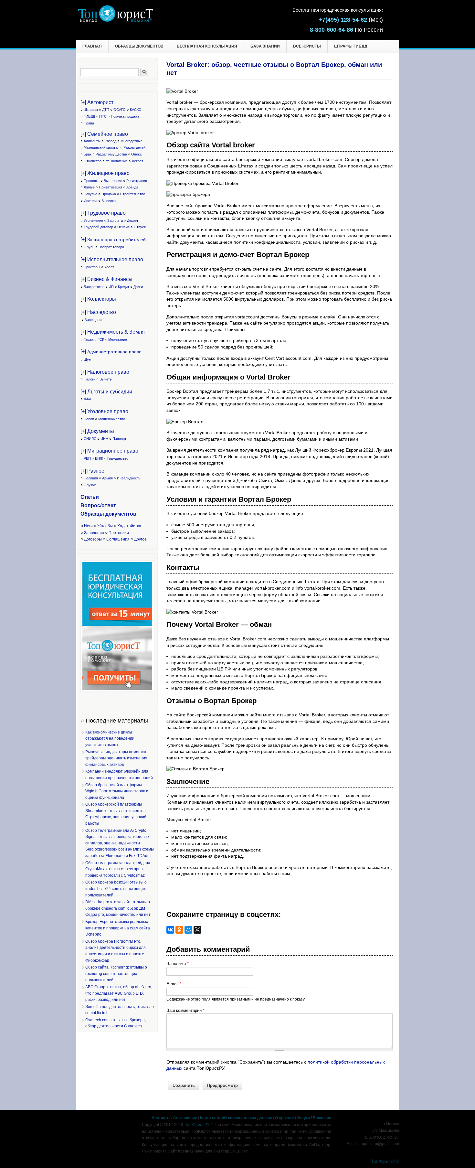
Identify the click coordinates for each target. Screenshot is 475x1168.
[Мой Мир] (188, 930)
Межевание (117, 339)
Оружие (90, 485)
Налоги (89, 379)
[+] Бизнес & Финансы (106, 279)
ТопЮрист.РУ (197, 1124)
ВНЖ (99, 458)
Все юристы (307, 46)
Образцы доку (98, 514)
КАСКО (136, 110)
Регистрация (136, 181)
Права (89, 123)
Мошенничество (111, 419)
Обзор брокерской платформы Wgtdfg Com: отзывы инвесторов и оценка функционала (116, 791)
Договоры (93, 539)
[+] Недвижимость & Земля (112, 332)
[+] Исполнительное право (111, 259)
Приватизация (110, 187)
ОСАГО (119, 110)
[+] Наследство (98, 312)
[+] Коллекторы (98, 299)
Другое (140, 539)
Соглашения (118, 539)
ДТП (105, 110)
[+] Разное (92, 471)
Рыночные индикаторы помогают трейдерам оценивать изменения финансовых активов (116, 758)
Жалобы (105, 526)
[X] (197, 930)
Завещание (94, 320)
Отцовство (92, 161)
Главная (92, 46)
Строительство (132, 194)
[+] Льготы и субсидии (106, 391)
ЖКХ (87, 399)
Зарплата (115, 220)
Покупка (90, 194)
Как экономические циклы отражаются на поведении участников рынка (109, 738)
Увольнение (93, 220)
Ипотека (90, 201)
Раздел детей (134, 147)
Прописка (92, 181)
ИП (111, 287)
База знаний (265, 46)
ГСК (101, 339)
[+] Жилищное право (105, 173)
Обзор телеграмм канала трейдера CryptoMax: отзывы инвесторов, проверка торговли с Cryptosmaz (117, 869)
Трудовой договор (98, 227)
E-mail (173, 983)
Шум (87, 359)
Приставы (92, 267)
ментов (126, 514)
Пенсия (123, 227)
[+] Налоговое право (104, 372)
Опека (136, 154)
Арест (109, 267)
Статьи (89, 497)
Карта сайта (211, 1118)
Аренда (132, 187)
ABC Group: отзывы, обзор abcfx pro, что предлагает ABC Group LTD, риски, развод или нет (118, 993)
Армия (107, 478)
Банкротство (94, 287)
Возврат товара (111, 247)
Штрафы (91, 110)
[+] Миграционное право (109, 451)
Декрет (137, 161)
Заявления (94, 532)
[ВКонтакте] (170, 930)
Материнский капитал (101, 147)
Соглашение (185, 1118)
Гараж (88, 339)
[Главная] (115, 20)
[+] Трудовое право (103, 213)
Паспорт (119, 439)
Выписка (108, 201)
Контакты (161, 1118)
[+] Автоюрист (96, 102)
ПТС (103, 116)
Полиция (91, 478)
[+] (113, 239)
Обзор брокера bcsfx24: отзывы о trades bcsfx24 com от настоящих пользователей (116, 888)
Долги (138, 287)
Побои (89, 419)
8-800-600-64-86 (331, 30)
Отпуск (140, 227)
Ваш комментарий (185, 1010)
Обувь (89, 247)
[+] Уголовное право (104, 411)
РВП (87, 458)
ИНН (104, 439)
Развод (110, 141)
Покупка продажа (125, 116)
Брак (87, 154)
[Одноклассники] (179, 930)
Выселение (113, 181)
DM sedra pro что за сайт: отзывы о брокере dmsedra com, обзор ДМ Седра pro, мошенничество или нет (118, 908)
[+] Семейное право (104, 134)
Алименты (92, 141)
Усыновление (117, 161)
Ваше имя (177, 963)
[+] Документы (97, 431)
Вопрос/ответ (98, 505)
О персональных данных (248, 1118)
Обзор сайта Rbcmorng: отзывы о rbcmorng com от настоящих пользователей (116, 973)
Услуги (303, 1118)
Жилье (89, 187)
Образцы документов (139, 46)
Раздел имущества (111, 154)
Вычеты (106, 379)
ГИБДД (89, 116)
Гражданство (117, 458)
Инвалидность (129, 478)
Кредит (123, 287)
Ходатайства (129, 526)
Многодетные (131, 141)
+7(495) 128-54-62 (343, 19)
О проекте (284, 1118)
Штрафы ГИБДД (350, 46)
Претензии (119, 532)
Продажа (108, 194)
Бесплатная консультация (207, 46)
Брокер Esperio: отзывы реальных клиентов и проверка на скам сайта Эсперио (117, 928)
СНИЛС (90, 439)
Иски (88, 526)
